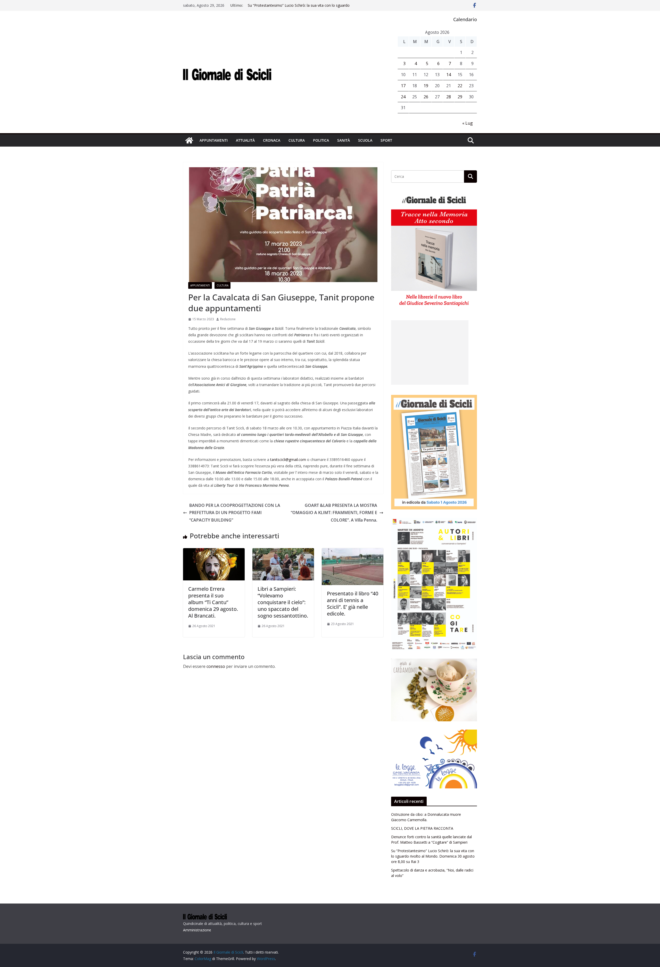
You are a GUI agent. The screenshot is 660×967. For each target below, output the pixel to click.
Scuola (365, 140)
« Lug (467, 123)
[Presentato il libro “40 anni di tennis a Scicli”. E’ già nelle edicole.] (352, 552)
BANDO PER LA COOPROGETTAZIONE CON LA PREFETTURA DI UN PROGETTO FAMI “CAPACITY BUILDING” (234, 512)
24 (403, 97)
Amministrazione (197, 930)
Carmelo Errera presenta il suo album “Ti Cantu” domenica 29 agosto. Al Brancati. (213, 602)
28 (448, 97)
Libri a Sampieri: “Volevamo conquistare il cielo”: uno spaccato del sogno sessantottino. (283, 602)
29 (460, 97)
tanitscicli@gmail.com (288, 459)
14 (448, 74)
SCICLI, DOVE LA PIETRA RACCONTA (422, 828)
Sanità (343, 140)
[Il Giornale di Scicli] (189, 140)
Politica (321, 140)
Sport (386, 140)
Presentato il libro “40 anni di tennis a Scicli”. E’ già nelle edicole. (352, 603)
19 (426, 86)
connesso (216, 666)
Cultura (296, 140)
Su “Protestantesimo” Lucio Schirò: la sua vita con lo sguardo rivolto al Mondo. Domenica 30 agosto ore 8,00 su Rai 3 (299, 8)
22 (460, 86)
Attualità (245, 140)
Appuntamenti (214, 140)
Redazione (228, 319)
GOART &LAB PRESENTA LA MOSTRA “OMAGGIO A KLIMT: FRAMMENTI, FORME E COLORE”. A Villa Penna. (334, 512)
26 (426, 97)
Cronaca (271, 140)
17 (403, 86)
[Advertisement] (429, 352)
